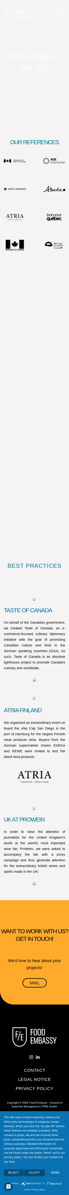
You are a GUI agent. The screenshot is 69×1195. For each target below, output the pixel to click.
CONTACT (34, 1070)
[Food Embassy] (19, 15)
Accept (34, 1172)
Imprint (27, 1189)
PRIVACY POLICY (34, 1088)
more (55, 1172)
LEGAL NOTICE (34, 1079)
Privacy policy (38, 1189)
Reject (13, 1172)
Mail (34, 983)
